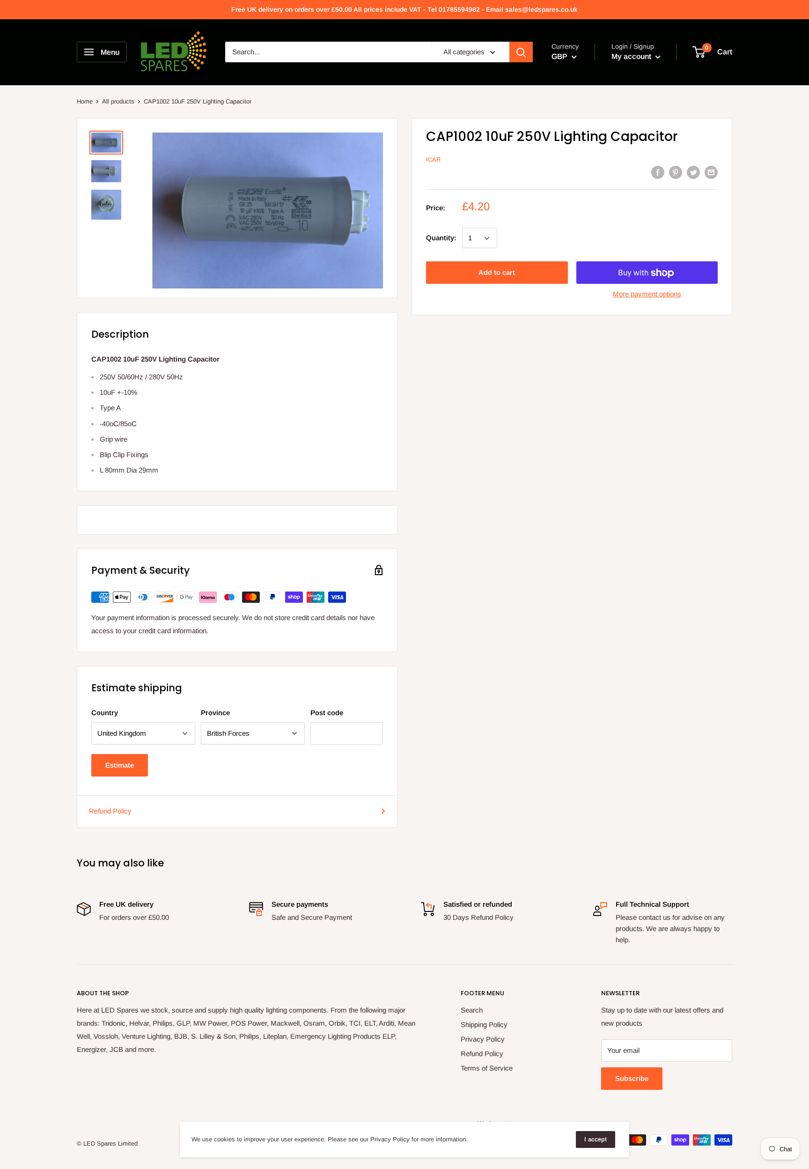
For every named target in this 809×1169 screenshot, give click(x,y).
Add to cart (496, 273)
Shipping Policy (484, 1024)
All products (118, 101)
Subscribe (631, 1078)
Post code (326, 713)
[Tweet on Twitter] (693, 172)
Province (215, 713)
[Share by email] (711, 172)
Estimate (119, 765)
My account (632, 57)
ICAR (433, 159)
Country (104, 713)
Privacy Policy (483, 1039)
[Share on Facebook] (657, 172)
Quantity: (441, 238)
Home (85, 101)
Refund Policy (110, 811)
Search (472, 1010)
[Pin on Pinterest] (675, 172)
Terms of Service (487, 1068)
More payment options (647, 294)
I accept (595, 1139)
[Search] (521, 52)
